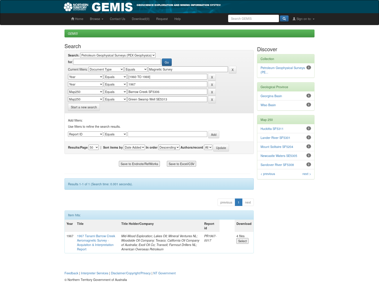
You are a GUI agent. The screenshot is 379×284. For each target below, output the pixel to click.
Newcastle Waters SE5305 (279, 155)
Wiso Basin (268, 105)
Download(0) (141, 18)
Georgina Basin (271, 96)
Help (177, 18)
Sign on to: (304, 18)
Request (162, 18)
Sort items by (113, 147)
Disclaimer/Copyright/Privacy (131, 273)
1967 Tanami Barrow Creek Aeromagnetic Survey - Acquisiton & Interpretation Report (96, 242)
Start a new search (84, 107)
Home (78, 18)
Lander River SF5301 (275, 137)
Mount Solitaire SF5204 (277, 146)
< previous (268, 173)
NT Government (164, 273)
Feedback (71, 273)
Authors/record (192, 147)
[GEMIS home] (175, 6)
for (70, 62)
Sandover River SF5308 (277, 164)
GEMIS (73, 33)
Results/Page (78, 147)
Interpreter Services (94, 273)
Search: (73, 55)
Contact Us (117, 18)
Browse (95, 18)
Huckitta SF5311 (272, 128)
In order (151, 147)
